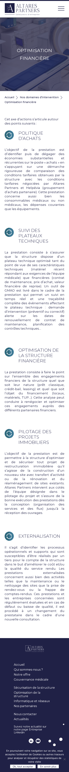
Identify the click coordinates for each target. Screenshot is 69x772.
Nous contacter (25, 714)
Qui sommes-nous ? (28, 669)
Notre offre (22, 674)
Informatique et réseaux (32, 701)
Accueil (9, 97)
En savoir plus (48, 766)
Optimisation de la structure (27, 694)
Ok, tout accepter (23, 766)
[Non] (64, 759)
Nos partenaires (25, 706)
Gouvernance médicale (31, 679)
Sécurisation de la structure (34, 687)
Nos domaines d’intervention (39, 97)
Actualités (21, 719)
